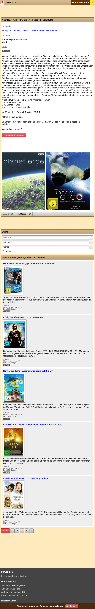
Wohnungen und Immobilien (14, 592)
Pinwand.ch (8, 2)
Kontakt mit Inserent (14, 135)
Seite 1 (5, 531)
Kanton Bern (21, 39)
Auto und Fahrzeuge (10, 589)
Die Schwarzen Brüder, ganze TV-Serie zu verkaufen (29, 263)
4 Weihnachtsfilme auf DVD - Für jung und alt (25, 478)
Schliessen (71, 606)
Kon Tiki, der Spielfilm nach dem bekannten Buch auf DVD (32, 425)
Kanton (6, 247)
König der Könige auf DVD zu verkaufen (23, 317)
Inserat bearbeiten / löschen (14, 576)
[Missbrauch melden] (29, 214)
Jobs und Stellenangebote (13, 585)
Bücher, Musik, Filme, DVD (44, 30)
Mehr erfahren (56, 606)
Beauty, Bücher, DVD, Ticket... (16, 30)
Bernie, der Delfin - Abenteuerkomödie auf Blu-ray (28, 371)
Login (92, 2)
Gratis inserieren (80, 2)
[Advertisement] (47, 11)
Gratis (8, 251)
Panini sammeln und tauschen (15, 595)
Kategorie (7, 242)
